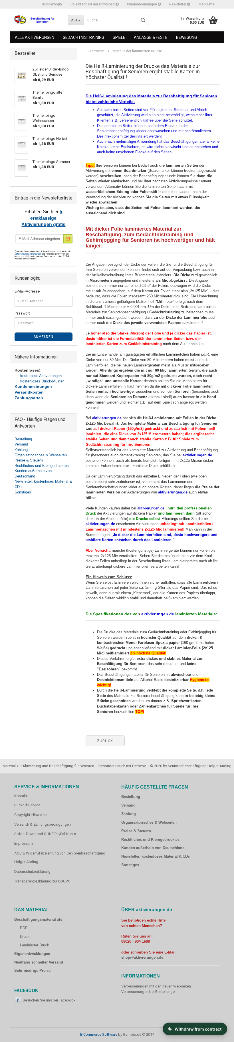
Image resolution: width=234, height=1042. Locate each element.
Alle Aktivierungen (34, 37)
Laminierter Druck (34, 945)
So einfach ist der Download (93, 4)
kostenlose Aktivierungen (41, 376)
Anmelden (43, 337)
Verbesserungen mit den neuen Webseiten (156, 986)
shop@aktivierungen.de (142, 957)
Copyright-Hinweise (30, 815)
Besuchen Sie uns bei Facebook (49, 1000)
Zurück (105, 741)
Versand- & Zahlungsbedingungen (42, 824)
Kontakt (20, 796)
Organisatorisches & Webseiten (41, 455)
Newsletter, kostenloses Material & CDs (155, 856)
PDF (23, 928)
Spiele (119, 37)
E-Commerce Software (98, 1034)
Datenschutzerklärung (32, 871)
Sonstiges (23, 492)
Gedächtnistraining (83, 37)
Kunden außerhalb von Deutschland (153, 848)
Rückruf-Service (27, 805)
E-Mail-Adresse (27, 291)
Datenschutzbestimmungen (28, 254)
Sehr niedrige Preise (32, 970)
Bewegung (186, 37)
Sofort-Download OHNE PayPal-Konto (45, 834)
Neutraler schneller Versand (38, 962)
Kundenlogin (52, 4)
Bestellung (23, 439)
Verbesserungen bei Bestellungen (149, 991)
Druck (25, 936)
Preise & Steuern (29, 460)
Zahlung (21, 450)
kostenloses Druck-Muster (42, 381)
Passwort (22, 313)
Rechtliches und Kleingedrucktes (42, 465)
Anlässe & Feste (151, 37)
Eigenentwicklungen (32, 954)
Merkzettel (207, 4)
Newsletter (178, 4)
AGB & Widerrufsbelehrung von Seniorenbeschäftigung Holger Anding (59, 857)
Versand (21, 444)
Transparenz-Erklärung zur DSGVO (42, 881)
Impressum (23, 843)
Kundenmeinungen (142, 4)
